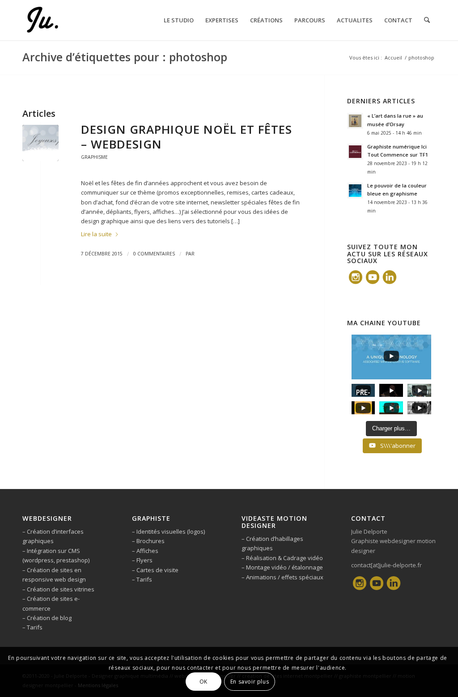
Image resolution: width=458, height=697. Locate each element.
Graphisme (94, 157)
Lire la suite (96, 234)
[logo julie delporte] (42, 20)
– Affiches (145, 551)
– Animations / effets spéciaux (282, 577)
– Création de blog (47, 618)
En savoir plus (249, 681)
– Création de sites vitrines (58, 589)
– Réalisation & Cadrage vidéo (282, 558)
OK (203, 681)
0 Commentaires (154, 254)
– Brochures (148, 541)
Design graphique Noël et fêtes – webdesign (186, 137)
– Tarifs (32, 627)
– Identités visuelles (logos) (168, 531)
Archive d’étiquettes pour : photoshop (124, 56)
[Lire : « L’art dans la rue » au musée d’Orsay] (355, 121)
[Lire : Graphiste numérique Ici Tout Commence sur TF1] (355, 152)
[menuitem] (178, 20)
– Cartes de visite (155, 570)
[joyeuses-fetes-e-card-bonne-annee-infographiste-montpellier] (40, 143)
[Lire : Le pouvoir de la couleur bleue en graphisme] (355, 191)
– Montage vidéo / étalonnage (282, 567)
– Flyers (142, 560)
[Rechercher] (427, 20)
